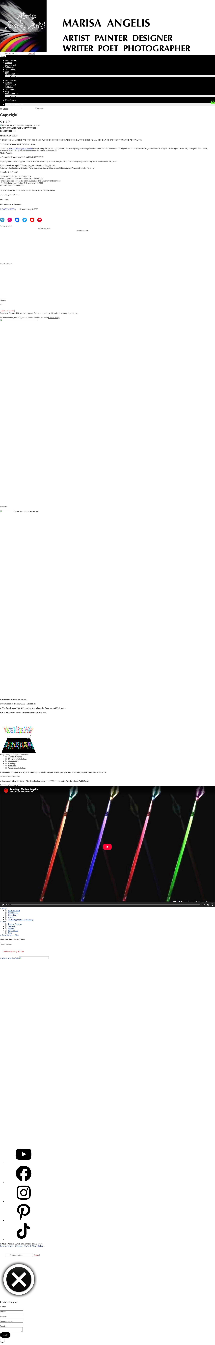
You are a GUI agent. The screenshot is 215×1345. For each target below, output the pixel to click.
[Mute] (208, 905)
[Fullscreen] (212, 905)
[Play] (3, 905)
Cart (7, 1257)
